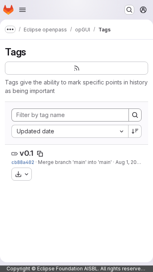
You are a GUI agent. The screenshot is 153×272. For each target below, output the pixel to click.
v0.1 (26, 153)
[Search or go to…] (129, 10)
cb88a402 (22, 162)
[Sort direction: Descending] (135, 131)
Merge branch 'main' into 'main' (75, 162)
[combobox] (69, 131)
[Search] (135, 115)
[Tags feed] (76, 68)
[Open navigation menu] (22, 9)
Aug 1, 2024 (129, 162)
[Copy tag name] (40, 154)
